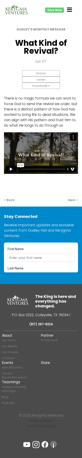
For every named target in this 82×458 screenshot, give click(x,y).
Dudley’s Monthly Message (14, 389)
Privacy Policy (41, 420)
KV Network (49, 340)
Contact (8, 358)
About (7, 335)
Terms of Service (41, 426)
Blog (5, 397)
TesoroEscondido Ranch (14, 375)
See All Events (12, 367)
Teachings (11, 382)
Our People (10, 352)
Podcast (8, 403)
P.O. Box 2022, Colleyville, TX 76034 (40, 315)
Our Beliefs (10, 346)
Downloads (39, 86)
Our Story (9, 340)
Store (45, 362)
